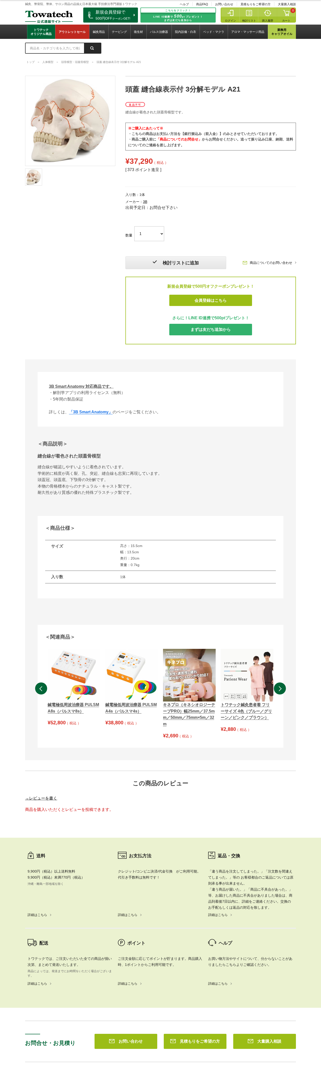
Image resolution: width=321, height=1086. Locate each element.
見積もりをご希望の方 (255, 4)
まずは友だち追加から (211, 329)
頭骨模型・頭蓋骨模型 (75, 61)
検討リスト (249, 20)
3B (145, 202)
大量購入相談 (287, 4)
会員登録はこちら (211, 300)
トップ (30, 61)
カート (286, 20)
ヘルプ (184, 4)
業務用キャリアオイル (281, 32)
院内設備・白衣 (185, 32)
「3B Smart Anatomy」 (91, 412)
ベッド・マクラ (213, 32)
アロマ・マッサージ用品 (247, 32)
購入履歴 (267, 20)
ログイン (230, 20)
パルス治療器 (159, 32)
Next (280, 688)
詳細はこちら (37, 915)
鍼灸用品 (99, 32)
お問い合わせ (224, 4)
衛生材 (138, 32)
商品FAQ (202, 4)
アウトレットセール (72, 32)
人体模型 (47, 61)
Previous (41, 688)
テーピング (119, 32)
